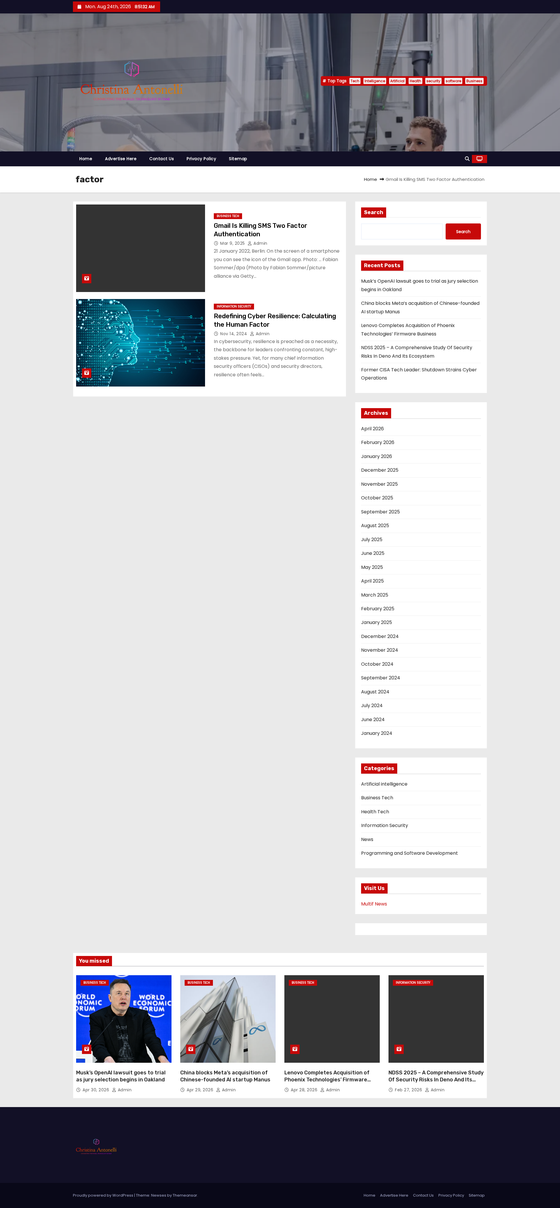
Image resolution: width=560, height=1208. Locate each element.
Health (415, 80)
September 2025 (380, 511)
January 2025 (376, 622)
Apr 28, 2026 (305, 1090)
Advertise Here (120, 159)
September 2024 (380, 677)
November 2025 (379, 484)
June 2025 (372, 553)
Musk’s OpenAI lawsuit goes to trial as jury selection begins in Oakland (121, 1076)
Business (474, 80)
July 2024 (372, 705)
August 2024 (375, 691)
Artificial (397, 80)
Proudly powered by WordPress (103, 1195)
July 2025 (371, 539)
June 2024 (373, 719)
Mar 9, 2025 (233, 243)
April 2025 (372, 581)
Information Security (234, 306)
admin (259, 243)
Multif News (374, 904)
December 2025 (379, 470)
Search (373, 212)
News (367, 839)
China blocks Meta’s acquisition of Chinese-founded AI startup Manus (225, 1076)
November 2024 (379, 650)
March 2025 (374, 595)
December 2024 (380, 636)
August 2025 (375, 525)
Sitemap (238, 159)
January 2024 (376, 733)
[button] (467, 158)
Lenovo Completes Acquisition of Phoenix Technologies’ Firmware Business (327, 1079)
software (453, 80)
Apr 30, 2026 (97, 1090)
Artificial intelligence (384, 784)
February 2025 (377, 608)
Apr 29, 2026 (201, 1090)
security (433, 80)
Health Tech (375, 811)
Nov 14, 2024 (234, 334)
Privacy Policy (201, 159)
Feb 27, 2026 (409, 1090)
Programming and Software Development (409, 853)
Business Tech (228, 216)
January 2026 (376, 456)
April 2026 (372, 428)
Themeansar (185, 1195)
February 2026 (377, 442)
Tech (355, 80)
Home (85, 159)
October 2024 (377, 664)
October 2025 (377, 497)
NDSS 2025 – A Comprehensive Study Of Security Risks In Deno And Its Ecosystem (436, 1079)
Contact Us (161, 159)
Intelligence (375, 80)
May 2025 (372, 567)
